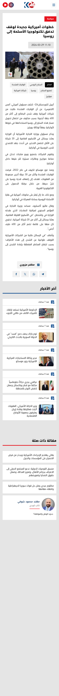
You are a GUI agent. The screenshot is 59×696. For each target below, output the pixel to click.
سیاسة (50, 19)
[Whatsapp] (34, 274)
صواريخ (49, 96)
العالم (49, 85)
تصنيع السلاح (46, 91)
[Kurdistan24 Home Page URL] (29, 5)
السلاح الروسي (36, 85)
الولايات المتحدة (18, 85)
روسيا (33, 91)
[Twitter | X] (25, 274)
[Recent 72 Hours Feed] (11, 5)
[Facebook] (16, 274)
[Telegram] (43, 274)
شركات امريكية (20, 91)
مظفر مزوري (27, 264)
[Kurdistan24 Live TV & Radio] (5, 5)
